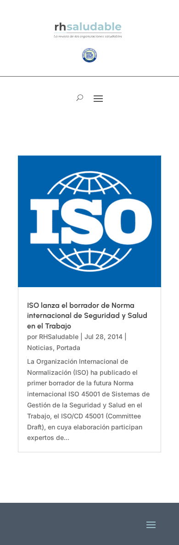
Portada (68, 347)
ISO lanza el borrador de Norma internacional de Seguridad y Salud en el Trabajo (87, 315)
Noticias (40, 347)
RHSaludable (58, 336)
